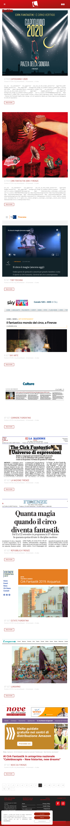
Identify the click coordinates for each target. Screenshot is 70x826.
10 (49, 785)
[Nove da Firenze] (35, 733)
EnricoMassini (20, 81)
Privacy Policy (46, 803)
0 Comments (29, 81)
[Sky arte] (35, 325)
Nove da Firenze (19, 765)
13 (63, 785)
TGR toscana (16, 280)
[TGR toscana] (35, 245)
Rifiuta (42, 817)
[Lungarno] (35, 661)
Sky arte (14, 355)
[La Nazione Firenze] (35, 456)
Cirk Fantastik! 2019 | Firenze (25, 181)
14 (4, 789)
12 (58, 785)
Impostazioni (42, 821)
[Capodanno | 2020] (35, 43)
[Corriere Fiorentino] (35, 394)
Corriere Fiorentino (21, 417)
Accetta (42, 814)
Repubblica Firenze (20, 550)
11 (53, 785)
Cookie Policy (46, 806)
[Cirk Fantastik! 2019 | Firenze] (35, 144)
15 (8, 789)
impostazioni (7, 820)
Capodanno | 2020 (19, 79)
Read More (9, 102)
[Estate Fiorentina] (35, 593)
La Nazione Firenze (20, 480)
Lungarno (15, 686)
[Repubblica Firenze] (35, 523)
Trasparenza (46, 808)
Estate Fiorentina (20, 620)
